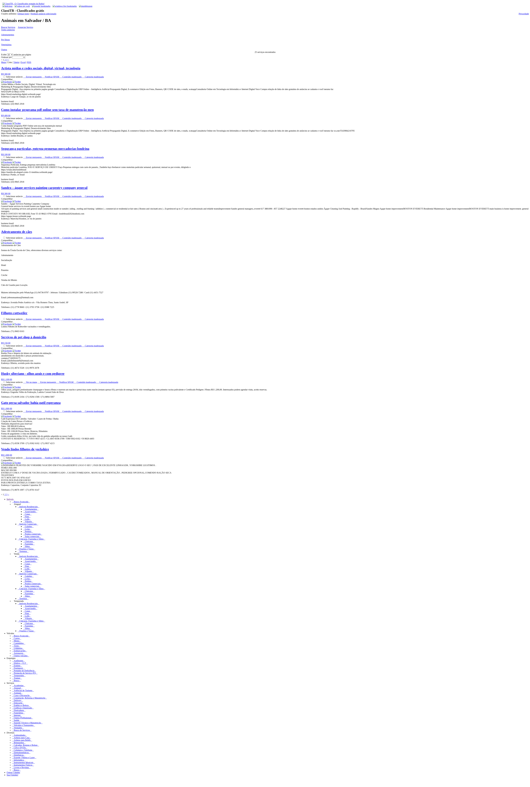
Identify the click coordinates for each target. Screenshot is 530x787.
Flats (27, 516)
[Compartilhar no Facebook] (6, 82)
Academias (18, 685)
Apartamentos (31, 509)
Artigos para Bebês (22, 740)
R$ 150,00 (5, 343)
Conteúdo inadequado (71, 77)
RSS (29, 62)
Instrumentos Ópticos (23, 765)
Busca (16, 680)
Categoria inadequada (94, 77)
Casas (27, 514)
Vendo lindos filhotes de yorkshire (25, 449)
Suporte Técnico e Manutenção (27, 723)
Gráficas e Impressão (23, 708)
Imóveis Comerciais (28, 524)
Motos (16, 641)
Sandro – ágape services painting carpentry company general (44, 187)
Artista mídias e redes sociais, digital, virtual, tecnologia (40, 68)
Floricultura (19, 710)
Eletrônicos (18, 755)
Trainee (17, 678)
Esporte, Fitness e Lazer (24, 757)
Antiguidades (19, 735)
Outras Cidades (13, 772)
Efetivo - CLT (20, 663)
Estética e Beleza (21, 705)
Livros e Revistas (21, 767)
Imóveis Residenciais (28, 506)
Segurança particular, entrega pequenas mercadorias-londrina (45, 148)
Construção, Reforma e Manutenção (29, 698)
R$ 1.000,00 (6, 408)
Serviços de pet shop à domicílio (23, 337)
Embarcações (19, 651)
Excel (23, 62)
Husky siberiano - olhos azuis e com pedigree (32, 373)
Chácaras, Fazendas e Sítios (31, 539)
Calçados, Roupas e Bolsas (25, 745)
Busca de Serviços (21, 730)
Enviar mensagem (33, 77)
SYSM (89, 784)
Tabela (16, 62)
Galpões (28, 526)
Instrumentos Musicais (23, 762)
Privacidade (524, 14)
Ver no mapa (31, 382)
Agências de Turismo (23, 690)
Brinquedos (19, 742)
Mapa (3, 62)
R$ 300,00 (5, 74)
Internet (17, 715)
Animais (17, 693)
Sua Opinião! (12, 775)
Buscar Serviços (8, 27)
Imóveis (10, 499)
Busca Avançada (21, 502)
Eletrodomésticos (21, 752)
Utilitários (18, 648)
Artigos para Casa (21, 737)
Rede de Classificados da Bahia (53, 784)
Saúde (16, 720)
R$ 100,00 (5, 154)
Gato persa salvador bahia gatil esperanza (31, 402)
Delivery (17, 700)
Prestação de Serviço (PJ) (25, 673)
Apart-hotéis (30, 511)
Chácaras (29, 541)
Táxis (16, 646)
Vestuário (18, 728)
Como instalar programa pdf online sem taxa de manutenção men (47, 110)
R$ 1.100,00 (6, 379)
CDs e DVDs (19, 747)
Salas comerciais (32, 536)
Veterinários (6, 44)
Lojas (27, 529)
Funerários (18, 713)
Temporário (19, 675)
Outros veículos (20, 656)
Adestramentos (7, 35)
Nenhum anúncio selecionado (43, 14)
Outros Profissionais (22, 718)
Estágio (17, 665)
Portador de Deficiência (24, 670)
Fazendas (29, 544)
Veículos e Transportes (23, 725)
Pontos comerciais (32, 534)
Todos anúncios (8, 30)
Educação (18, 703)
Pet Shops (5, 40)
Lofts (27, 519)
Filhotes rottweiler (14, 313)
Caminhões (18, 643)
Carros (16, 638)
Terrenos (23, 551)
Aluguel (17, 688)
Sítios (27, 546)
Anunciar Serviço (25, 27)
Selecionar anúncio (14, 77)
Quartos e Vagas (26, 549)
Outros (4, 49)
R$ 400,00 (5, 115)
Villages (28, 521)
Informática (18, 760)
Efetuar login (23, 14)
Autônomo (18, 660)
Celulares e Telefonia (23, 750)
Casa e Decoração (21, 695)
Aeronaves (18, 653)
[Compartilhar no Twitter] (16, 82)
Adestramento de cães (16, 231)
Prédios (28, 531)
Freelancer (18, 668)
